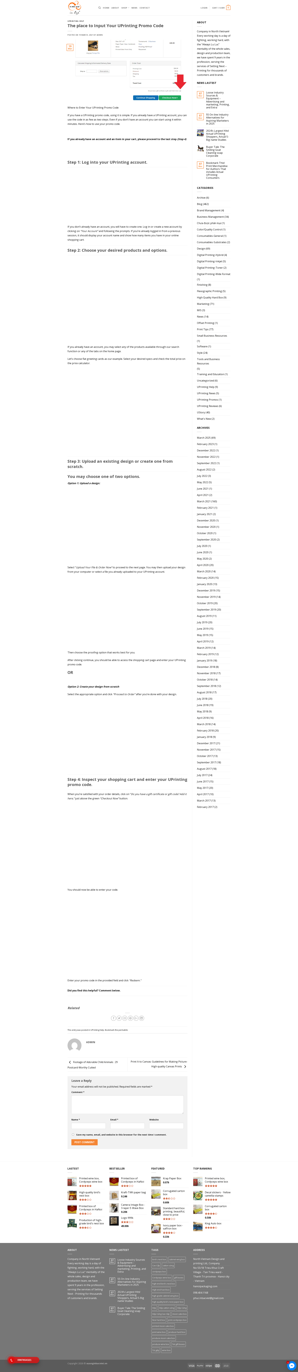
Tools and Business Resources (208, 361)
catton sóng (168, 1265)
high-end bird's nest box (163, 1283)
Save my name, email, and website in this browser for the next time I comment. (121, 1134)
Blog (199, 204)
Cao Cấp (156, 1265)
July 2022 (202, 476)
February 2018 (205, 730)
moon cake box (179, 1314)
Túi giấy (155, 1350)
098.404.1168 (200, 1292)
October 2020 (205, 533)
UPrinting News (206, 393)
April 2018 (203, 718)
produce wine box (160, 1344)
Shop (124, 7)
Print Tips (202, 329)
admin (100, 35)
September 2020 (206, 539)
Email (114, 1119)
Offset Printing (205, 323)
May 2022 (202, 482)
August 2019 (204, 616)
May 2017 (202, 788)
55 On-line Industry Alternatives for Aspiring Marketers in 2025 (217, 119)
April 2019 (203, 641)
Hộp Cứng (181, 1307)
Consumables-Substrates (211, 242)
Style (200, 352)
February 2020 (205, 577)
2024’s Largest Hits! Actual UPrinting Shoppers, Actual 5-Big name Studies (217, 135)
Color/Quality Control (209, 229)
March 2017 (204, 800)
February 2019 (205, 654)
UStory (201, 412)
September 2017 (206, 762)
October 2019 (205, 603)
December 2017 (206, 743)
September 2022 (206, 463)
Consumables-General (210, 236)
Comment (77, 1092)
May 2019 (202, 635)
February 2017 (205, 807)
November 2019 (206, 597)
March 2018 (204, 724)
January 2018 (204, 737)
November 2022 (206, 457)
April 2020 (203, 565)
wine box (166, 1350)
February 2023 (205, 444)
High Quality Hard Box (210, 297)
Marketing (203, 304)
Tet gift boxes (178, 1344)
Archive (201, 197)
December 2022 (206, 450)
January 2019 (204, 660)
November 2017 (206, 749)
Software (202, 346)
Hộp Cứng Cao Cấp (160, 1314)
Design (201, 248)
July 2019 (202, 622)
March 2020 (204, 571)
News (134, 7)
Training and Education (210, 374)
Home (106, 7)
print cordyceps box (177, 1320)
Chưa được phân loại (209, 223)
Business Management (210, 216)
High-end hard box (161, 1289)
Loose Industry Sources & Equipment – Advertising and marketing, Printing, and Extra (218, 100)
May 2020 (202, 558)
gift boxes (178, 1277)
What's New (204, 418)
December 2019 (206, 590)
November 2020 (206, 527)
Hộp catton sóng (166, 1307)
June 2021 (202, 488)
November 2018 (206, 673)
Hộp (154, 1307)
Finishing (202, 284)
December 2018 (206, 667)
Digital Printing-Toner (210, 267)
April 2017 (203, 794)
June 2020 (202, 552)
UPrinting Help (76, 21)
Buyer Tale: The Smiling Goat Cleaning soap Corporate (215, 151)
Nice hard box (158, 1320)
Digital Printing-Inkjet (209, 261)
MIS (199, 310)
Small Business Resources (212, 335)
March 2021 (204, 501)
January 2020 (204, 584)
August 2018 (204, 692)
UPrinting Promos (207, 399)
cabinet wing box (177, 1259)
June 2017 (202, 781)
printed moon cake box (163, 1326)
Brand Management (208, 210)
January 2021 (204, 514)
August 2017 (204, 768)
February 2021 (205, 507)
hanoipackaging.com (205, 1286)
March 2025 (204, 437)
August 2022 (204, 469)
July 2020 (202, 546)
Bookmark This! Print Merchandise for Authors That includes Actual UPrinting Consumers (217, 170)
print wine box (159, 1332)
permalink (123, 1030)
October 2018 (205, 679)
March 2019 (204, 648)
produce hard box (177, 1332)
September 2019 (206, 609)
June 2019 (202, 628)
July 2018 (202, 698)
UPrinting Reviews (207, 406)
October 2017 (205, 756)
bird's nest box (159, 1259)
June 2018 (202, 705)
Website (154, 1119)
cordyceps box (159, 1271)
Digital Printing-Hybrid (210, 255)
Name (75, 1119)
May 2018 (202, 711)
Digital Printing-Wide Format (213, 274)
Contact (145, 7)
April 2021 (203, 495)
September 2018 (206, 686)
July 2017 (202, 775)
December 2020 (206, 520)
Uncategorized (205, 380)
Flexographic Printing (209, 291)
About (115, 7)
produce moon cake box (163, 1338)
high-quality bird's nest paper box (167, 1301)
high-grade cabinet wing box (165, 1295)
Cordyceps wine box (161, 1277)
